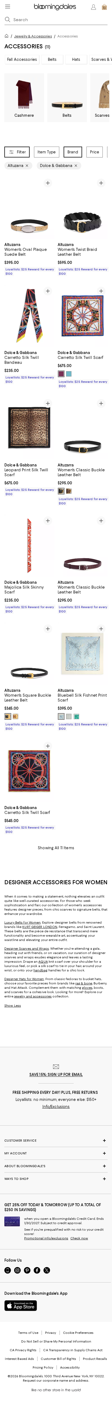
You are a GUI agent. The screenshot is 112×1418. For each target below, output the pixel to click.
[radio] (61, 373)
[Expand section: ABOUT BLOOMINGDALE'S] (56, 1166)
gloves (87, 988)
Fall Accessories (22, 59)
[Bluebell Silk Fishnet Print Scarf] (83, 653)
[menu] (7, 6)
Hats (76, 59)
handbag (40, 970)
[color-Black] (61, 374)
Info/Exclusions (56, 1106)
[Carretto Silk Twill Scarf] (83, 316)
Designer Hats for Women (24, 979)
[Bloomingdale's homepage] (7, 37)
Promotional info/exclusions (46, 1238)
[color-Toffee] (68, 491)
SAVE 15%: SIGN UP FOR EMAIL (56, 1074)
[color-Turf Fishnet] (76, 716)
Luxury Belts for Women (22, 922)
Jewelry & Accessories (33, 36)
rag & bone (83, 983)
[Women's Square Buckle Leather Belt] (29, 653)
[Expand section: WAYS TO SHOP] (56, 1179)
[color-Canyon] (15, 716)
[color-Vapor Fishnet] (61, 716)
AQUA (43, 962)
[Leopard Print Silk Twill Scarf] (29, 428)
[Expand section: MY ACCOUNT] (56, 1153)
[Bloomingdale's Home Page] (55, 7)
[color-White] (68, 374)
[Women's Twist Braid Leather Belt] (83, 207)
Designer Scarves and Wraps (26, 948)
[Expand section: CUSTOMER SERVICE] (56, 1140)
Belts (52, 59)
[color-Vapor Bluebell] (68, 716)
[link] (29, 258)
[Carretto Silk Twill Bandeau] (29, 316)
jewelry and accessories (33, 996)
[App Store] (20, 1305)
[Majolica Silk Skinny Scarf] (29, 545)
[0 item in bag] (104, 7)
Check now (79, 1238)
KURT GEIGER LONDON (39, 927)
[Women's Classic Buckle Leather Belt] (83, 428)
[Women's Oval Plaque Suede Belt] (29, 207)
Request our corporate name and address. (56, 1380)
